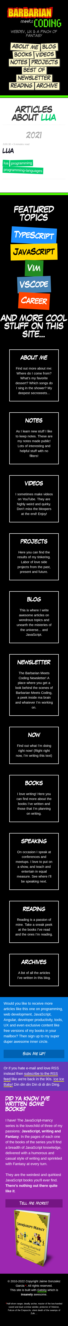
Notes (19, 62)
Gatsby (42, 1290)
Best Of (34, 70)
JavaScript (34, 252)
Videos (45, 55)
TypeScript (34, 235)
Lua (8, 151)
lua (5, 163)
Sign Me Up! (34, 1054)
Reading (22, 86)
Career (34, 300)
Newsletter (34, 78)
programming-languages (23, 170)
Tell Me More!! (34, 1203)
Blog (49, 47)
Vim (34, 268)
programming (21, 163)
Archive (47, 86)
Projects (45, 62)
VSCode (34, 284)
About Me (25, 47)
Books (23, 54)
